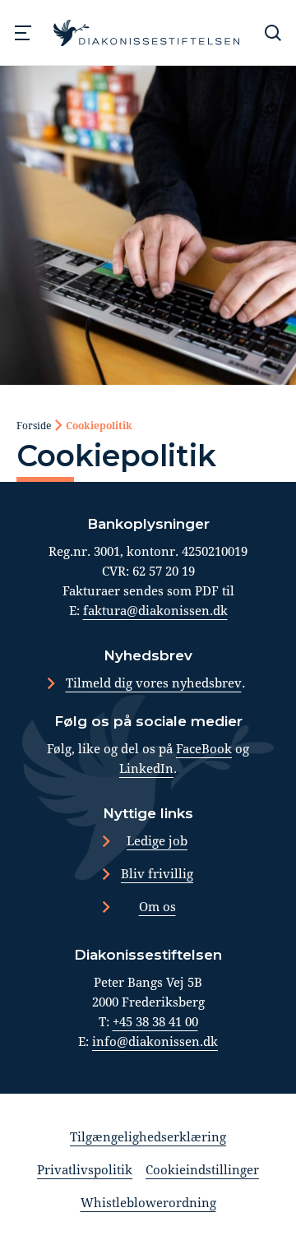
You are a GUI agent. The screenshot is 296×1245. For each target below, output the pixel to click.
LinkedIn (146, 768)
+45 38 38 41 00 (155, 1021)
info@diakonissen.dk (155, 1041)
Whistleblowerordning (148, 1202)
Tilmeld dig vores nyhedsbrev (154, 682)
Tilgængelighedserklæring (148, 1136)
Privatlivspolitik (84, 1169)
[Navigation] (23, 33)
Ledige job (157, 840)
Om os (157, 906)
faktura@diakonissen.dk (155, 610)
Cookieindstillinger (202, 1169)
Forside (33, 425)
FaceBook (204, 748)
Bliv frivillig (157, 873)
